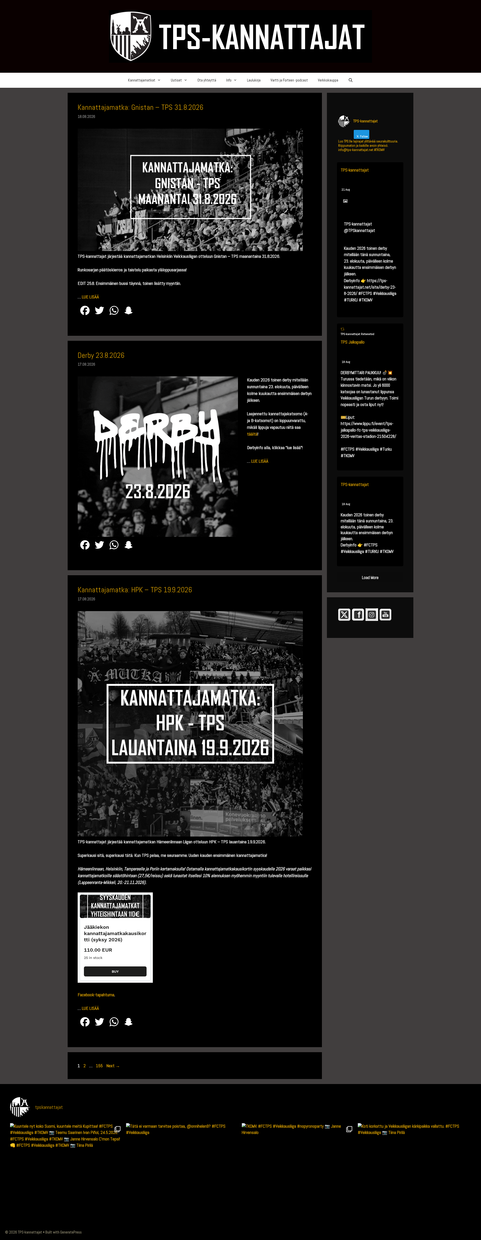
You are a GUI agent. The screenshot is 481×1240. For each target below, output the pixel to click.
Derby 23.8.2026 (101, 355)
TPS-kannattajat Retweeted (357, 334)
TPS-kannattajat (355, 170)
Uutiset (176, 80)
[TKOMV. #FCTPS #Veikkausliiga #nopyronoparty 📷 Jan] (298, 1180)
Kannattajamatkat (141, 80)
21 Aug (346, 190)
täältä (252, 434)
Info (228, 80)
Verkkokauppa (328, 80)
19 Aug (346, 362)
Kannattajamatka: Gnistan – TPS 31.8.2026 (140, 107)
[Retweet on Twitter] (342, 329)
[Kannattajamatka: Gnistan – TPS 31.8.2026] (190, 249)
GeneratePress (71, 1232)
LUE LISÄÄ (90, 297)
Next (113, 1065)
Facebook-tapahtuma (96, 995)
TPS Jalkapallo (353, 342)
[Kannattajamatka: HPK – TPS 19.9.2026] (190, 835)
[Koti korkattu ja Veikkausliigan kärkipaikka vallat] (414, 1180)
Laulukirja (254, 80)
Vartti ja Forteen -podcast (289, 80)
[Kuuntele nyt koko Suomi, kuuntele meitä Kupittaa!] (67, 1180)
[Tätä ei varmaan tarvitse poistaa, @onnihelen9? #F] (182, 1180)
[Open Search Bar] (350, 80)
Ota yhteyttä (206, 80)
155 (100, 1065)
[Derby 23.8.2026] (158, 535)
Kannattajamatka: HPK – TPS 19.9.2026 (135, 590)
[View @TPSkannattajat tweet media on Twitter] (345, 201)
